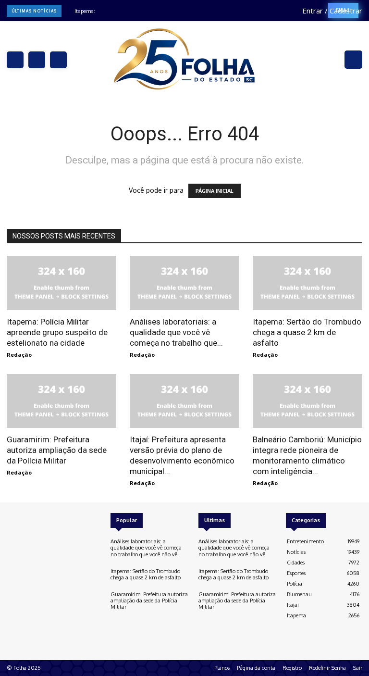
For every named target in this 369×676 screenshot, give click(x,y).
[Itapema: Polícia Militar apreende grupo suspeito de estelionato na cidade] (61, 283)
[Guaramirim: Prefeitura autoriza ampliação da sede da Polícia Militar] (61, 401)
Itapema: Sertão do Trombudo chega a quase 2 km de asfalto (307, 332)
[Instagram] (36, 59)
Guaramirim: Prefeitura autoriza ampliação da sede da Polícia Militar (57, 450)
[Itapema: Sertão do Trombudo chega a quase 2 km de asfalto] (307, 283)
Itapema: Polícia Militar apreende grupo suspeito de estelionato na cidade (57, 332)
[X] (58, 59)
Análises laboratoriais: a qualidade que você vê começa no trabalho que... (176, 332)
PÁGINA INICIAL (215, 191)
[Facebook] (15, 59)
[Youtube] (38, 519)
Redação (19, 354)
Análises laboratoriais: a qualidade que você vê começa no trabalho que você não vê (146, 547)
